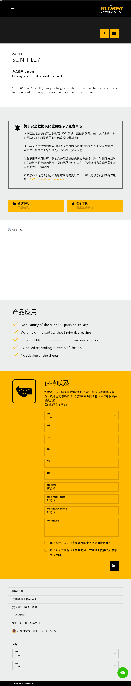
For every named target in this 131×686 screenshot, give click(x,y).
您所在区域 (51, 485)
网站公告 (18, 591)
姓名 (49, 425)
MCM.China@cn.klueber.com (48, 179)
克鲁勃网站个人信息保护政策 (90, 543)
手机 (49, 461)
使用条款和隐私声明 (25, 599)
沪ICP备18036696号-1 (26, 623)
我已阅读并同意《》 (80, 543)
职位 (49, 449)
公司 (49, 437)
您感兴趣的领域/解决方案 (57, 509)
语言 (17, 663)
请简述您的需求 (53, 521)
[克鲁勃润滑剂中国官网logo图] (111, 9)
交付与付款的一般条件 (26, 607)
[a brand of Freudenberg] (21, 683)
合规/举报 (18, 615)
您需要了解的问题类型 (56, 497)
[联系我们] (114, 33)
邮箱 (49, 473)
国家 (49, 413)
